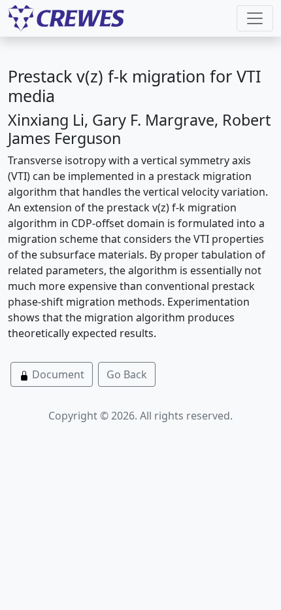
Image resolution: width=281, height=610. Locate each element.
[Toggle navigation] (255, 18)
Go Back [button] (127, 374)
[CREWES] (66, 18)
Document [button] (56, 374)
